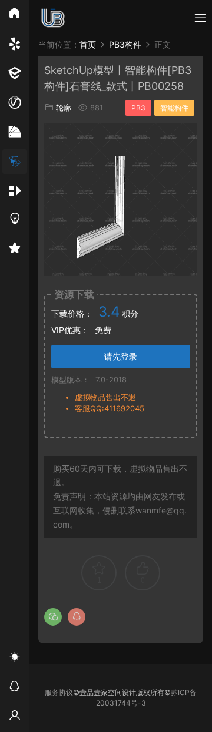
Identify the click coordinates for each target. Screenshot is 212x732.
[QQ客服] (14, 688)
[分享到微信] (53, 617)
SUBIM (53, 17)
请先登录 (120, 356)
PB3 (138, 107)
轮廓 (63, 107)
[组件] (14, 191)
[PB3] (14, 161)
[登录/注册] (14, 717)
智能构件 (174, 107)
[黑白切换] (14, 658)
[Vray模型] (14, 102)
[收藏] (14, 249)
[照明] (14, 220)
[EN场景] (14, 73)
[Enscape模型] (14, 44)
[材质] (14, 132)
